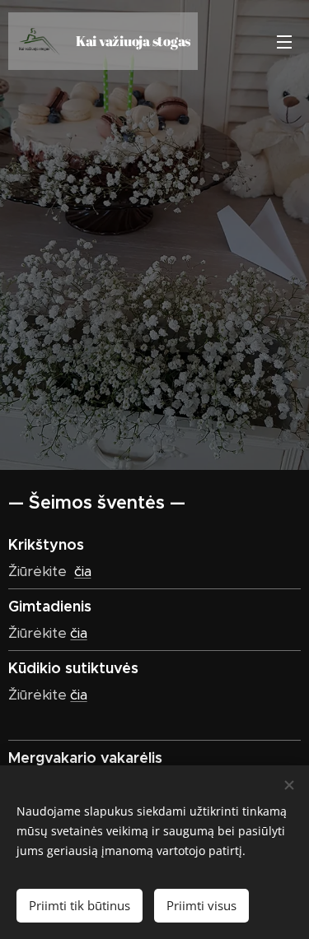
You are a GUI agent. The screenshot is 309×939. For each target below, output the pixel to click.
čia (82, 571)
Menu (284, 41)
